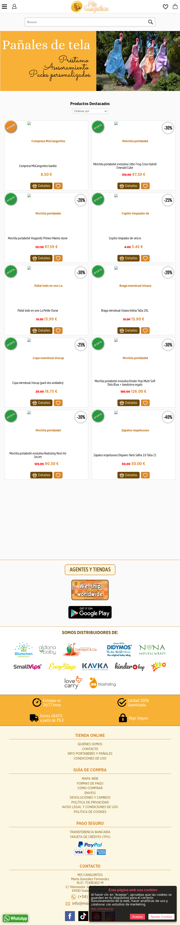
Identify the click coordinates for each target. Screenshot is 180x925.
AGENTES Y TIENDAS (90, 569)
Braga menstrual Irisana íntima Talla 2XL (125, 310)
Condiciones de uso (90, 758)
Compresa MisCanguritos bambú (38, 166)
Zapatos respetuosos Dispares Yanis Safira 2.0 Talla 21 (125, 455)
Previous (4, 61)
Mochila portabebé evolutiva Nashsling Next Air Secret (37, 455)
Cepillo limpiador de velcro (125, 238)
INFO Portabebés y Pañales (90, 753)
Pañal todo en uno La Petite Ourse (38, 310)
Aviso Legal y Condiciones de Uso (90, 807)
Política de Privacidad (90, 802)
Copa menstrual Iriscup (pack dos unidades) (37, 382)
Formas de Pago (90, 783)
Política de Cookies (90, 812)
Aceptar (137, 916)
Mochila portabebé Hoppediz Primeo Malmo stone (38, 238)
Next (176, 61)
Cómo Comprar (90, 788)
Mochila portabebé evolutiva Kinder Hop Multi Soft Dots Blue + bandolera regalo (125, 383)
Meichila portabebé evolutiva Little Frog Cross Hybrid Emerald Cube (125, 166)
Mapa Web (90, 778)
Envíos (90, 793)
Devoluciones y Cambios (90, 797)
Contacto (90, 749)
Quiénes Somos (90, 744)
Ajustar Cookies (161, 916)
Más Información (102, 909)
